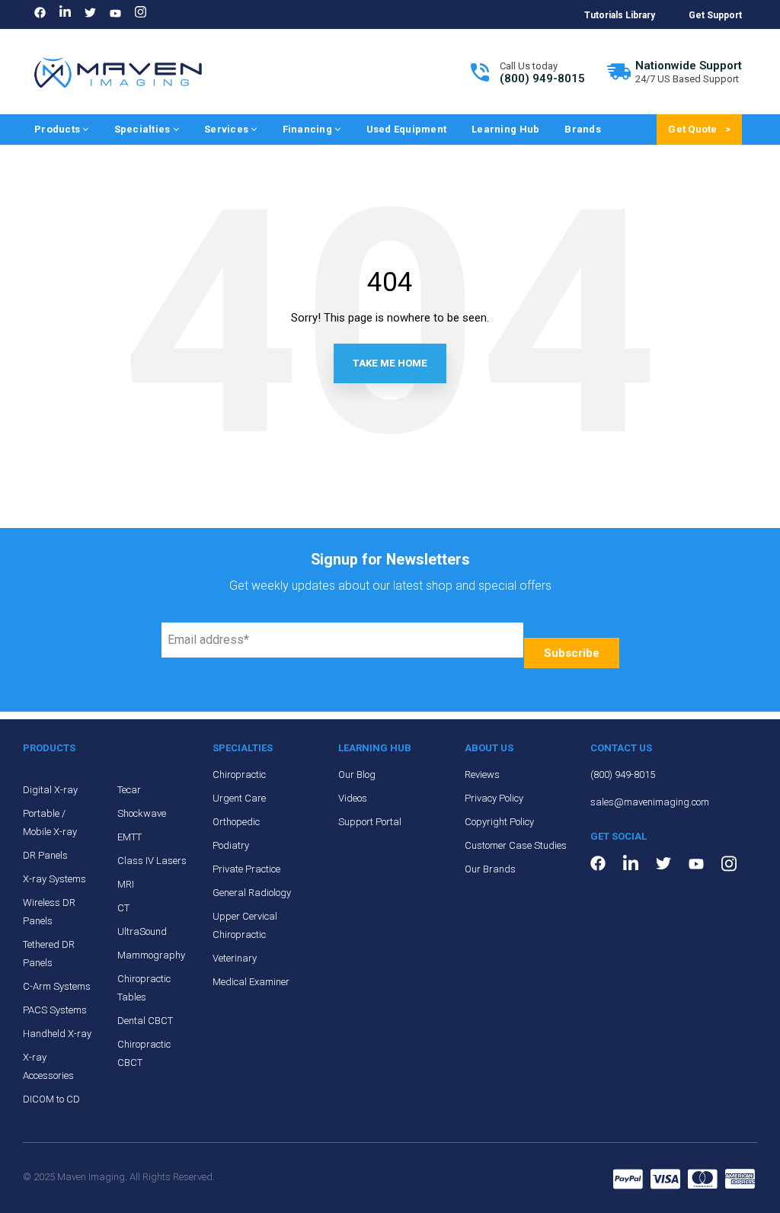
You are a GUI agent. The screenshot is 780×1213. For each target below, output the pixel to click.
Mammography (151, 955)
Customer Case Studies (516, 845)
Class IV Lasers (152, 860)
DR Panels (45, 855)
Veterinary (235, 958)
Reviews (482, 774)
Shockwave (141, 813)
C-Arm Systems (57, 986)
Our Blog (357, 774)
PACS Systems (55, 1010)
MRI (125, 884)
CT (123, 908)
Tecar (129, 789)
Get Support (715, 15)
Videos (352, 798)
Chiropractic (239, 774)
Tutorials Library (619, 15)
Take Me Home (390, 363)
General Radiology (252, 892)
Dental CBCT (145, 1020)
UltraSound (142, 931)
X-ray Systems (54, 879)
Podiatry (231, 845)
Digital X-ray (50, 789)
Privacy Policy (494, 798)
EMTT (129, 837)
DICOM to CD (51, 1099)
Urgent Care (239, 798)
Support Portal (369, 821)
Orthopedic (236, 821)
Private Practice (246, 869)
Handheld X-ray (57, 1033)
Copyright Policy (499, 821)
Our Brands (490, 869)
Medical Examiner (251, 981)
